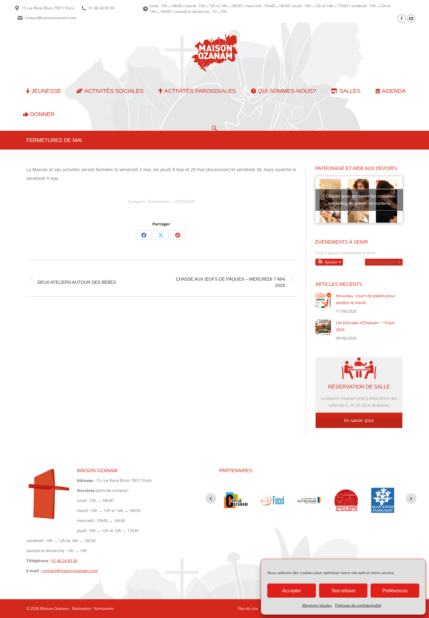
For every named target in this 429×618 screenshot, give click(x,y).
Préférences (395, 590)
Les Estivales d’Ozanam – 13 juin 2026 (365, 326)
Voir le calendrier (382, 262)
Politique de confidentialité (358, 605)
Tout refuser (343, 590)
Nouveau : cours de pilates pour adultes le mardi (365, 299)
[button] (329, 262)
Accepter (291, 590)
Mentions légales (317, 605)
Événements (159, 201)
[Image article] (323, 300)
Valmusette (104, 608)
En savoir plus (359, 420)
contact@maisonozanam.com (51, 17)
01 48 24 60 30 (101, 8)
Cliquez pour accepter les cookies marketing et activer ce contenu (359, 199)
